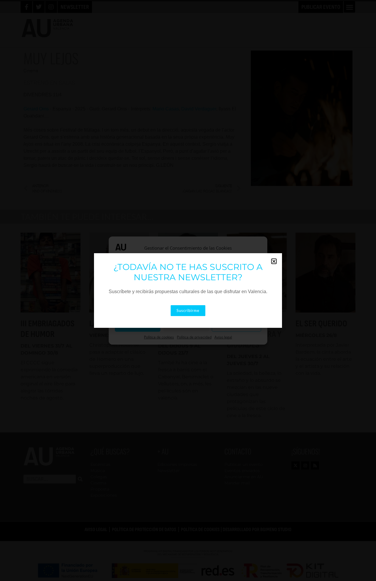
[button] (274, 261)
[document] (188, 290)
